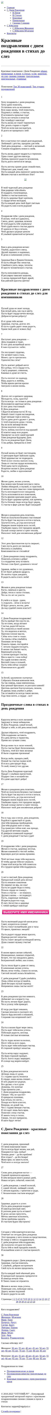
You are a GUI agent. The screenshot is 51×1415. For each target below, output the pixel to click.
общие (44, 71)
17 (48, 1299)
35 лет (21, 1348)
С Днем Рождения (15, 10)
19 (20, 1301)
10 (29, 1299)
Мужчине (16, 1317)
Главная (10, 7)
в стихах (26, 73)
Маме (4, 1320)
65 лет (15, 1351)
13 (37, 1299)
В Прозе (16, 12)
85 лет (43, 1351)
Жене (3, 1332)
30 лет (14, 1348)
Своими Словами (20, 23)
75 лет (29, 1351)
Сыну (12, 1330)
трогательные (32, 76)
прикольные (7, 73)
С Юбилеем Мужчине (23, 31)
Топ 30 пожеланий (22, 86)
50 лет (42, 1348)
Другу (13, 1322)
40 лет (28, 1348)
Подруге (5, 1322)
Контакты (11, 33)
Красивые (17, 18)
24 (34, 1301)
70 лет (22, 1351)
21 (25, 1301)
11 (32, 1299)
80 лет (36, 1351)
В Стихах (17, 15)
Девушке (5, 1327)
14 (40, 1299)
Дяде (9, 1335)
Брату (11, 1325)
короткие (42, 73)
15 (43, 1299)
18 (17, 1301)
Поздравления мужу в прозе (20, 1371)
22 (28, 1301)
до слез (4, 76)
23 (31, 1301)
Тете (3, 1335)
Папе (10, 1320)
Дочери (4, 1330)
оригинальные (8, 79)
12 (34, 1299)
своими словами (17, 76)
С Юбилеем (12, 25)
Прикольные (18, 20)
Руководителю (17, 1338)
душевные (21, 79)
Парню (14, 1327)
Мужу (10, 1332)
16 (46, 1299)
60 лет (8, 1351)
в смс (34, 73)
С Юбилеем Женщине (23, 28)
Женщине (5, 1317)
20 (23, 1301)
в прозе (17, 73)
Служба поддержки (10, 1411)
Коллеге (5, 1338)
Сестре (4, 1325)
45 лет (35, 1348)
